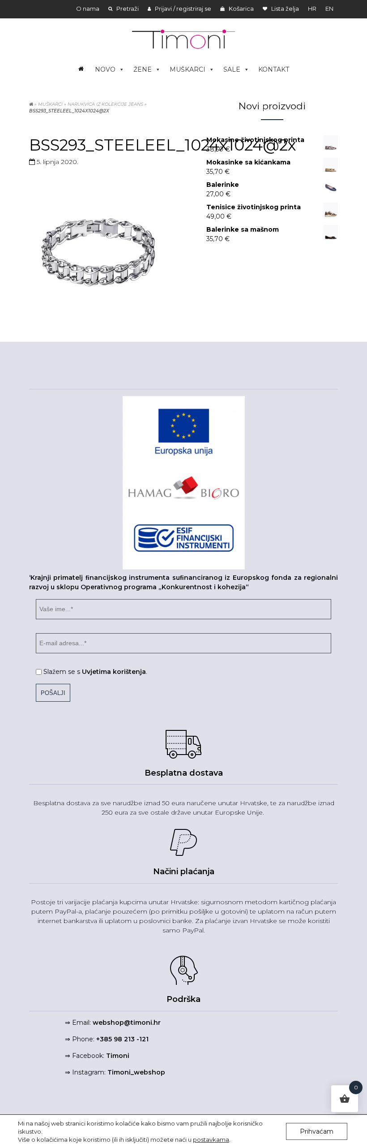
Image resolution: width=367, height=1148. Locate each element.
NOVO (105, 69)
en (329, 8)
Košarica (240, 8)
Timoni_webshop (136, 1072)
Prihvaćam (316, 1131)
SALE (231, 69)
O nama (87, 8)
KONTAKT (273, 69)
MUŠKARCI (187, 69)
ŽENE (142, 69)
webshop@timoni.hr (127, 1023)
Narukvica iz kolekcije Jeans (105, 104)
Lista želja (284, 8)
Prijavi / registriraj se (182, 8)
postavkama (211, 1139)
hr (312, 8)
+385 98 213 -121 (122, 1039)
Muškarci (50, 104)
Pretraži (127, 8)
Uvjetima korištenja (114, 672)
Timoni (117, 1056)
